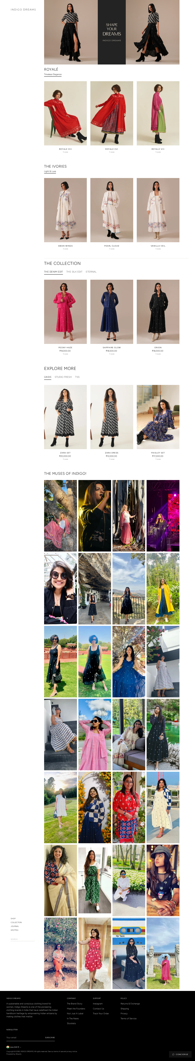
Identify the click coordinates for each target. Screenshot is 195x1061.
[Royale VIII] (158, 113)
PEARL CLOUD (111, 246)
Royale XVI (111, 149)
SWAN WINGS (65, 246)
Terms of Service (128, 1018)
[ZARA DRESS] (111, 417)
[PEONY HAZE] (65, 312)
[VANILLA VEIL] (158, 210)
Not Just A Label (75, 1013)
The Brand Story (74, 1003)
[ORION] (158, 312)
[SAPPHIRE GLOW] (111, 312)
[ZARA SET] (65, 417)
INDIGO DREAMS (27, 1051)
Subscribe (50, 1038)
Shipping (125, 1008)
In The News (73, 1018)
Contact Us (98, 1008)
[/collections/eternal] (111, 32)
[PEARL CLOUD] (111, 210)
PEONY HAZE (66, 347)
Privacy (124, 1013)
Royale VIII (158, 149)
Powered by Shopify (13, 1054)
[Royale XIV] (65, 113)
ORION (158, 347)
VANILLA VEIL (158, 246)
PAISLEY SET (158, 453)
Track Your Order (101, 1013)
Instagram (98, 1003)
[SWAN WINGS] (65, 210)
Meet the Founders (76, 1008)
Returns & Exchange (130, 1003)
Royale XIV (65, 149)
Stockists (71, 1023)
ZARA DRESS (111, 453)
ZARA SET (65, 453)
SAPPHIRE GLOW (112, 347)
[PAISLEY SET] (158, 417)
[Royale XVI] (111, 113)
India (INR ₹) (14, 1047)
